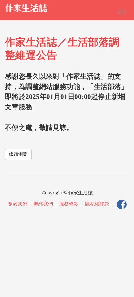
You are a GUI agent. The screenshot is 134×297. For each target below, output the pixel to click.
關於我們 (17, 204)
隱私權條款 (97, 204)
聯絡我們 (43, 204)
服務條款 (69, 204)
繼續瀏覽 (18, 154)
